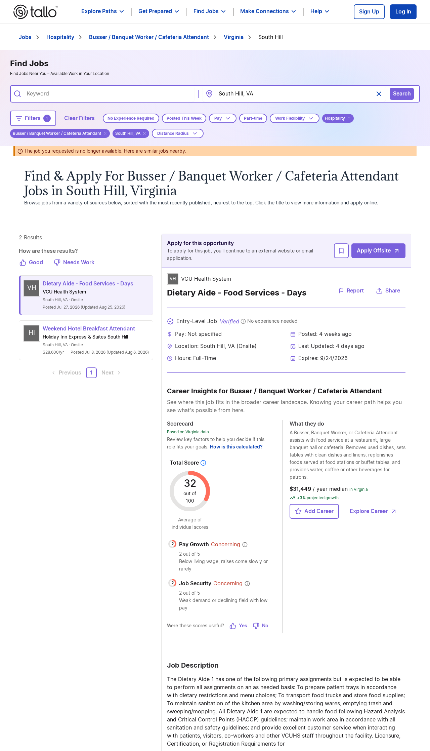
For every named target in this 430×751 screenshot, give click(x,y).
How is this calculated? (236, 447)
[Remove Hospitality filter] (349, 118)
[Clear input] (379, 94)
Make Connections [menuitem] (264, 11)
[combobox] (108, 94)
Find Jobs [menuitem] (206, 11)
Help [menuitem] (316, 11)
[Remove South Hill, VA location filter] (144, 133)
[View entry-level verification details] (243, 321)
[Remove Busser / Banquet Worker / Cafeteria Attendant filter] (105, 133)
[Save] (341, 250)
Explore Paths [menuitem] (99, 11)
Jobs (25, 37)
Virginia (234, 37)
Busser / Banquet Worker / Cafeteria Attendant (149, 37)
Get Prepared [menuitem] (155, 11)
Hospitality (60, 37)
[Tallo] (35, 11)
